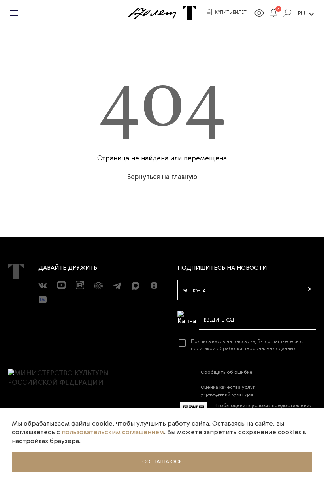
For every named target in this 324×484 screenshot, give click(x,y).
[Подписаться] (305, 289)
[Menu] (14, 13)
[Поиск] (287, 14)
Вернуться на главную (162, 177)
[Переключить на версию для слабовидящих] (259, 14)
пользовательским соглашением (113, 432)
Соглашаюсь (162, 462)
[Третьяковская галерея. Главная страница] (189, 13)
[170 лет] (152, 13)
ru (307, 14)
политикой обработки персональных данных (243, 349)
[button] (273, 14)
